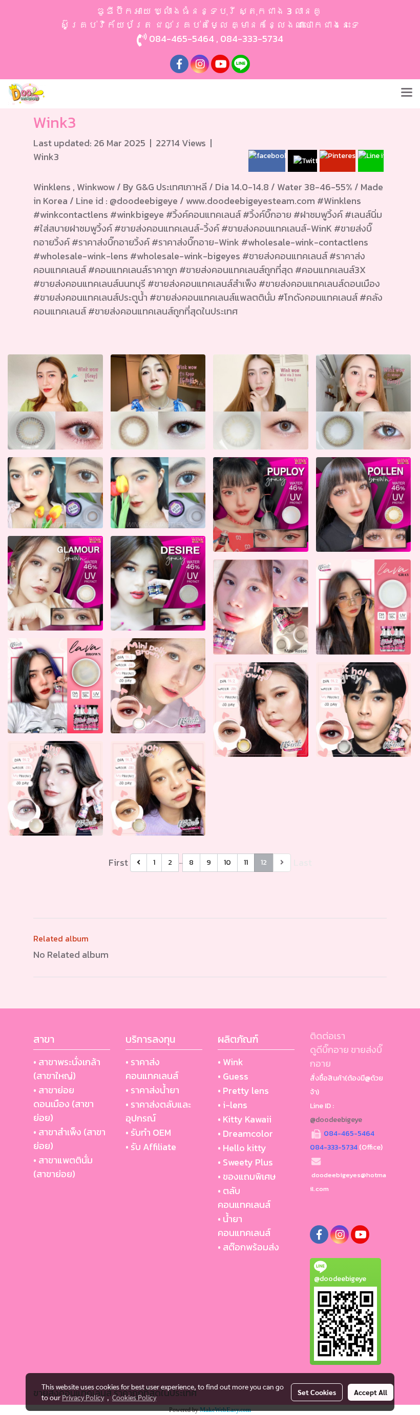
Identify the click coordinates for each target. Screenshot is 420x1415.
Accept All (370, 1392)
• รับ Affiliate (150, 1147)
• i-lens (232, 1105)
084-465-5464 (181, 39)
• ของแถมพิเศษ (247, 1176)
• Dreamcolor (245, 1133)
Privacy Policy (83, 1397)
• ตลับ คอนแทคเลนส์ (244, 1197)
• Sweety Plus (245, 1162)
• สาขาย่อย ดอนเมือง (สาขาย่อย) (63, 1104)
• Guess (233, 1076)
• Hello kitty (242, 1148)
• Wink (230, 1062)
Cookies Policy (134, 1397)
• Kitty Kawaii (244, 1119)
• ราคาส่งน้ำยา (152, 1090)
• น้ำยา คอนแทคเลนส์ (244, 1226)
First (118, 862)
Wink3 (46, 157)
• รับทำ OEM (148, 1132)
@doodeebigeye (336, 1119)
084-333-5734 (251, 39)
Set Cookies (317, 1392)
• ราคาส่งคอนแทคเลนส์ (151, 1069)
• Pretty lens (243, 1090)
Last (302, 862)
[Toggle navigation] (406, 93)
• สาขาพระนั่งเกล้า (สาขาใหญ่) (66, 1069)
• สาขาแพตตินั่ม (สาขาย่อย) (63, 1167)
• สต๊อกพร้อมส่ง (248, 1247)
